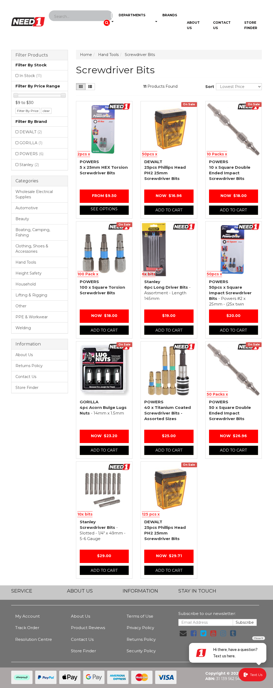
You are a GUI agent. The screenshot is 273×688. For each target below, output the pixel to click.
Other (20, 306)
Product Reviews (88, 627)
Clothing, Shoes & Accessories (31, 249)
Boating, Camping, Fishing (32, 232)
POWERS (31, 153)
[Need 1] (28, 20)
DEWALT (30, 132)
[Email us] (183, 633)
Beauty (22, 218)
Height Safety (28, 273)
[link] (193, 633)
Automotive (26, 208)
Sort (208, 86)
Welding (23, 327)
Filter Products (31, 55)
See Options (104, 209)
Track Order (27, 627)
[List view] (90, 86)
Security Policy (141, 650)
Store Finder (26, 387)
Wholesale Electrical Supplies (34, 194)
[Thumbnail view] (81, 86)
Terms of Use (140, 616)
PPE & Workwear (31, 317)
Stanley (29, 164)
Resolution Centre (33, 639)
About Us (193, 25)
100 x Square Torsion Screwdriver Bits (102, 287)
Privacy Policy (140, 627)
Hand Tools (25, 262)
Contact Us (222, 25)
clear (46, 111)
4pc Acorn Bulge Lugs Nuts (103, 407)
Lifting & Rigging (31, 295)
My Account (27, 616)
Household (25, 284)
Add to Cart (168, 210)
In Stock (30, 75)
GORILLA (30, 142)
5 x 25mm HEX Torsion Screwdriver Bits (104, 167)
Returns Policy (29, 365)
